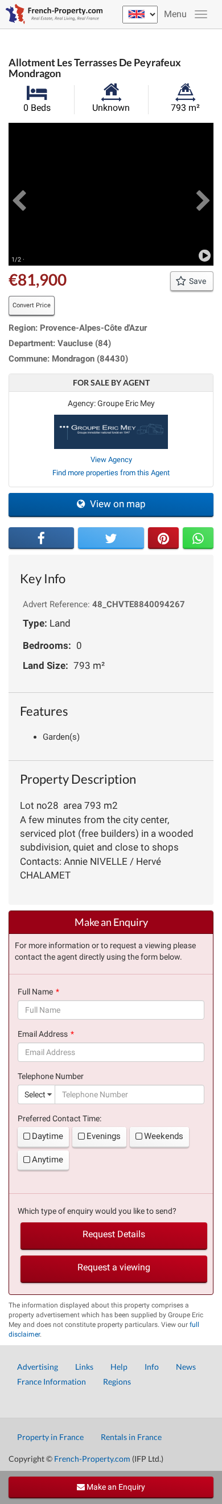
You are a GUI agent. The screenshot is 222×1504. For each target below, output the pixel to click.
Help (119, 1366)
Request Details (114, 1234)
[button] (19, 194)
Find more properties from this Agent (111, 472)
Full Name (35, 991)
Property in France (50, 1437)
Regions (117, 1381)
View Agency (111, 459)
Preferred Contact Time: (59, 1118)
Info (152, 1366)
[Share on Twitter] (110, 538)
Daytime (47, 1136)
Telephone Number (51, 1076)
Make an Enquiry (115, 1486)
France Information (51, 1381)
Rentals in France (131, 1437)
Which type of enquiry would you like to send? (97, 1211)
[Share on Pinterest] (163, 538)
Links (84, 1366)
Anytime (47, 1159)
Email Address (43, 1033)
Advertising (37, 1366)
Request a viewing (113, 1267)
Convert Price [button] (32, 305)
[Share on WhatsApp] (198, 538)
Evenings (104, 1136)
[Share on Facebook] (41, 538)
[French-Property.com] (51, 14)
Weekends (163, 1136)
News (186, 1366)
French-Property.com (92, 1458)
